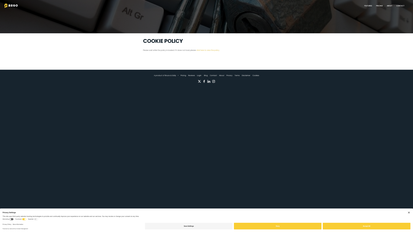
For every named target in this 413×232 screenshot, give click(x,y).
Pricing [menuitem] (379, 6)
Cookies (255, 75)
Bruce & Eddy (170, 75)
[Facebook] (204, 81)
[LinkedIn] (209, 81)
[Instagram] (213, 81)
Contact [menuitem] (400, 6)
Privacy (229, 75)
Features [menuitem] (368, 6)
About (221, 75)
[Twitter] (199, 81)
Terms (237, 75)
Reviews (191, 75)
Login (199, 75)
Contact (213, 75)
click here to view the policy (207, 50)
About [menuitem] (389, 6)
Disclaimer (246, 75)
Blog (206, 75)
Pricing (183, 75)
